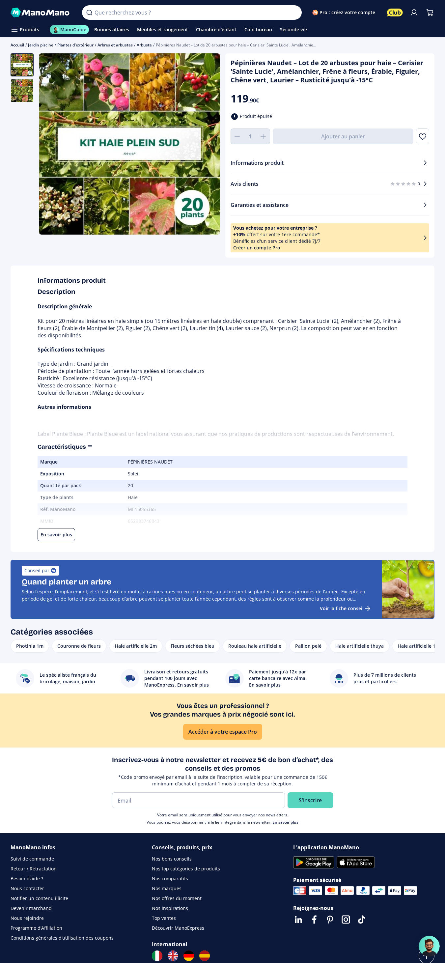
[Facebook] (314, 919)
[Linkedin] (298, 919)
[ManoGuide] (429, 946)
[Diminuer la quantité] (237, 136)
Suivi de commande (32, 859)
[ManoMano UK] (173, 955)
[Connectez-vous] (414, 12)
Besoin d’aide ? (27, 878)
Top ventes (164, 918)
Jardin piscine (40, 45)
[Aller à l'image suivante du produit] (207, 145)
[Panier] (430, 12)
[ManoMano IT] (157, 955)
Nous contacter (27, 888)
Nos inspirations (170, 908)
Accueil (17, 45)
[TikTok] (361, 919)
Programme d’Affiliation (36, 928)
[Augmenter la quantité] (263, 136)
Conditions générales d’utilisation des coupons (62, 938)
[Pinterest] (330, 919)
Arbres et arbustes (115, 45)
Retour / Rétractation (34, 868)
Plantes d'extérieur (75, 45)
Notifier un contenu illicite (39, 898)
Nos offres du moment (177, 898)
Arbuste (144, 45)
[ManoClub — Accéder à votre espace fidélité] (394, 12)
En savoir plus (285, 822)
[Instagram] (346, 919)
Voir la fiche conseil (342, 608)
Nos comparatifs (170, 878)
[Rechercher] (89, 12)
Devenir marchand (31, 908)
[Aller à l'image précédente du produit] (52, 145)
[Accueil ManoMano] (41, 12)
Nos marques (166, 888)
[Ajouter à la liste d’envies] (422, 136)
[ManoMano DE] (188, 955)
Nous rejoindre (27, 918)
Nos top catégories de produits (186, 868)
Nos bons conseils (172, 859)
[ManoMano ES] (204, 955)
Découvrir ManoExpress (178, 928)
